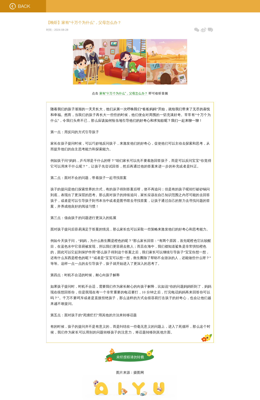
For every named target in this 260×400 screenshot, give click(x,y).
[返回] (23, 6)
